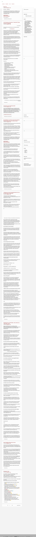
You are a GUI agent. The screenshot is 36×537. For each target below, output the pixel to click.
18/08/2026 (8, 106)
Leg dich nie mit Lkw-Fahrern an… (27, 164)
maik (10, 7)
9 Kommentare (5, 319)
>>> (8, 17)
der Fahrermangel (7, 58)
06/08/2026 (8, 443)
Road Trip (5, 6)
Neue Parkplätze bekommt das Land (9, 442)
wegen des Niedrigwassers (10, 279)
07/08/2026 (8, 324)
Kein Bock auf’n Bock (26, 163)
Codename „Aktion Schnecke (27, 165)
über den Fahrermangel (13, 361)
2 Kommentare (5, 102)
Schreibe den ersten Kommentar (8, 116)
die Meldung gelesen (17, 330)
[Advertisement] (29, 46)
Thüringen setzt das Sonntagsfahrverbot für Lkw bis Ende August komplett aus (28, 29)
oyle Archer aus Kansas (10, 180)
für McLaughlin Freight (14, 169)
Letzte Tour (18, 505)
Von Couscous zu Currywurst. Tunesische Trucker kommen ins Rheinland (28, 22)
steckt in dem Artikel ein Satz (11, 36)
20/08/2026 (8, 7)
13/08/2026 (8, 194)
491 (12, 505)
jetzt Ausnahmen (12, 334)
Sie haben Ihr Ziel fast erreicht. (8, 114)
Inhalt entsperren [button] (6, 15)
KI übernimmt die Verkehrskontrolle (9, 105)
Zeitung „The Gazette (14, 133)
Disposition (26, 152)
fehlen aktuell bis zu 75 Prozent (8, 385)
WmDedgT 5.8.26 (6, 471)
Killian (25, 23)
